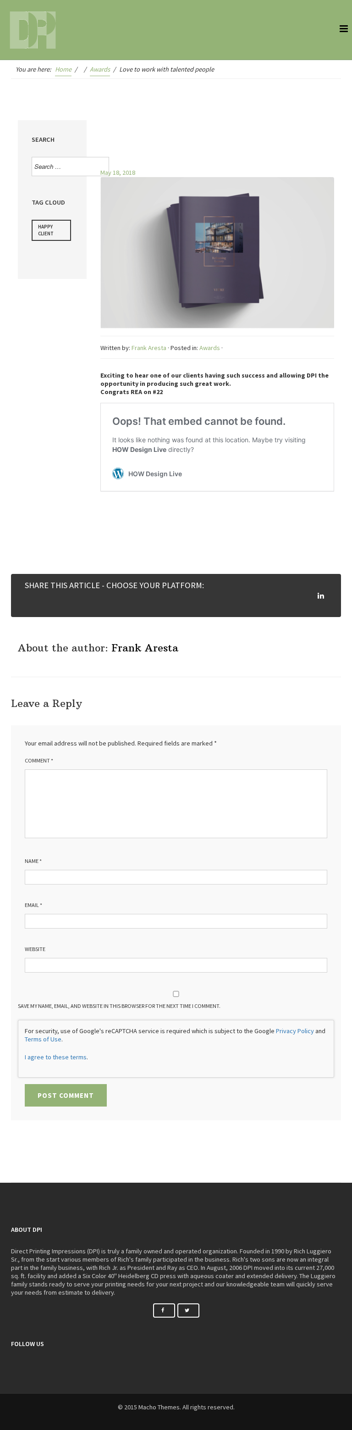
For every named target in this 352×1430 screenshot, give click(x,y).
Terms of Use (43, 1039)
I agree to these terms (56, 1057)
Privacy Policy (295, 1031)
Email (33, 904)
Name (33, 860)
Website (35, 949)
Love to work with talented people (212, 140)
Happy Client (46, 230)
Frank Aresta (149, 348)
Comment (39, 760)
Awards (209, 348)
